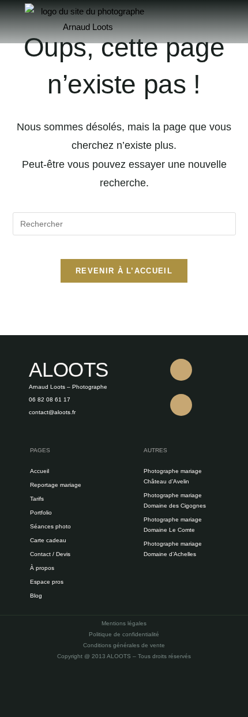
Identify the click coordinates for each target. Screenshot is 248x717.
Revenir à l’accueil (124, 270)
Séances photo (50, 526)
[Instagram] (181, 405)
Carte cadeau (48, 540)
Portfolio (41, 512)
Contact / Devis (50, 554)
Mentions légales (124, 623)
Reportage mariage (55, 485)
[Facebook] (181, 370)
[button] (207, 21)
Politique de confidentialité (124, 634)
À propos (42, 568)
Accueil (39, 471)
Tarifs (37, 498)
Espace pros (46, 582)
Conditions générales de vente (124, 645)
